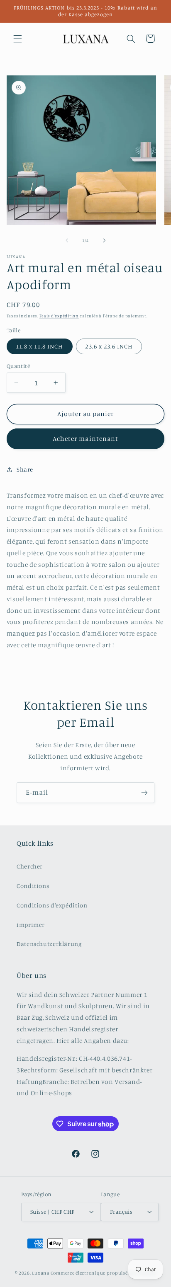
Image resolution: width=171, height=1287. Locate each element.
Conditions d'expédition (52, 905)
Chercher (30, 866)
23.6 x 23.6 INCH (109, 346)
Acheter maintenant (85, 439)
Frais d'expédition (59, 315)
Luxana (40, 1273)
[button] (17, 38)
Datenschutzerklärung (49, 943)
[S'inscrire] (144, 792)
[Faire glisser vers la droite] (104, 240)
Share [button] (25, 469)
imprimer (31, 924)
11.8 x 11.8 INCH (40, 346)
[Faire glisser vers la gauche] (67, 240)
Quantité (18, 366)
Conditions (33, 885)
